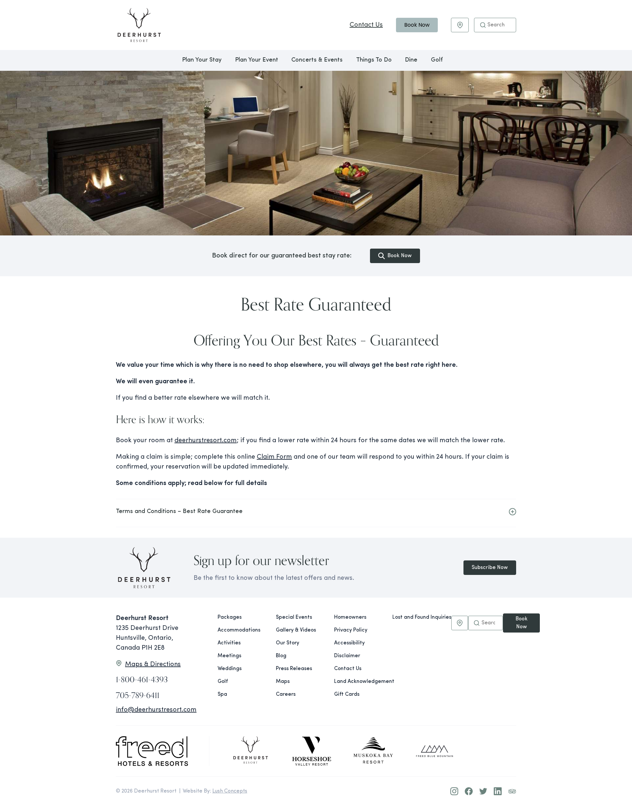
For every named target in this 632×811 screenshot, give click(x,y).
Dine (411, 60)
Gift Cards (346, 694)
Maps (283, 681)
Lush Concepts (229, 791)
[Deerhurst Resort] (250, 751)
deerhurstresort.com (205, 440)
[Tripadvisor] (512, 791)
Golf (437, 60)
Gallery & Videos (296, 630)
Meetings (229, 656)
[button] (483, 25)
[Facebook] (469, 791)
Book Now (417, 25)
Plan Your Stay (202, 60)
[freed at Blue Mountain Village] (434, 751)
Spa (222, 694)
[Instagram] (454, 791)
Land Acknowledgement (358, 681)
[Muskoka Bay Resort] (373, 751)
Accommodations (239, 630)
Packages (230, 617)
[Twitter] (483, 791)
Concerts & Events (317, 60)
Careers (286, 694)
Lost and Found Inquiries (421, 617)
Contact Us (366, 25)
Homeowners (350, 617)
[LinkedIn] (498, 791)
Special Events (294, 617)
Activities (229, 643)
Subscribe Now (490, 567)
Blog (281, 656)
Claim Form (274, 457)
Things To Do (374, 60)
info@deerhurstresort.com (156, 710)
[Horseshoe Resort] (312, 751)
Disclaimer (347, 656)
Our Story (287, 643)
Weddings (230, 668)
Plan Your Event (256, 60)
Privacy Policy (350, 630)
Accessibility (349, 643)
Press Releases (294, 668)
